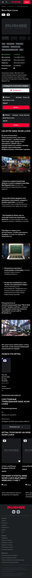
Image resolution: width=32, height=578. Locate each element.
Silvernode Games (19, 60)
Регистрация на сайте (7, 547)
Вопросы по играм (6, 540)
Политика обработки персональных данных (13, 560)
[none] (6, 2)
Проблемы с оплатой (7, 542)
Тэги (3, 532)
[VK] (13, 511)
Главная (4, 6)
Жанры (3, 530)
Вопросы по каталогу (7, 545)
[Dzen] (18, 511)
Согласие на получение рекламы (10, 562)
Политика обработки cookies (9, 558)
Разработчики (5, 527)
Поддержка (5, 538)
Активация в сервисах (7, 549)
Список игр (11, 6)
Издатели (4, 525)
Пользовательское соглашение (10, 555)
